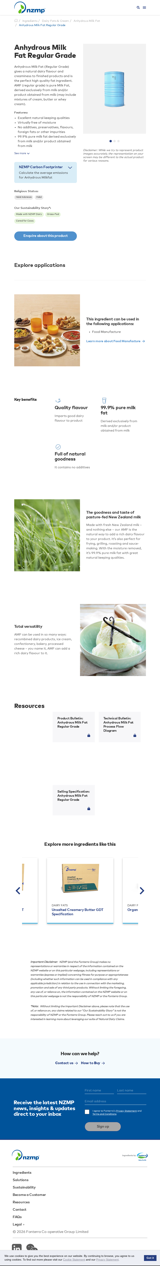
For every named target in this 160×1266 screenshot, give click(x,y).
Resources (21, 1202)
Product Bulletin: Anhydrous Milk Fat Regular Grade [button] (72, 722)
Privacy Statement (126, 1111)
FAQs (17, 1217)
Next (142, 890)
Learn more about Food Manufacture (113, 341)
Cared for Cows (25, 221)
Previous (18, 890)
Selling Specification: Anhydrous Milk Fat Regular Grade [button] (73, 796)
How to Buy (90, 1063)
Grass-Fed (53, 214)
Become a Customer (29, 1195)
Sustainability (24, 1187)
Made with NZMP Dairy (29, 214)
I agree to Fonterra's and (116, 1112)
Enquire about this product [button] (45, 236)
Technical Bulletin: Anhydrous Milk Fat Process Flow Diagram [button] (118, 724)
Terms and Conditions (104, 1114)
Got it (150, 1257)
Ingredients (22, 1173)
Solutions (20, 1180)
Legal (17, 1224)
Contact (19, 1209)
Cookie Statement (74, 1259)
